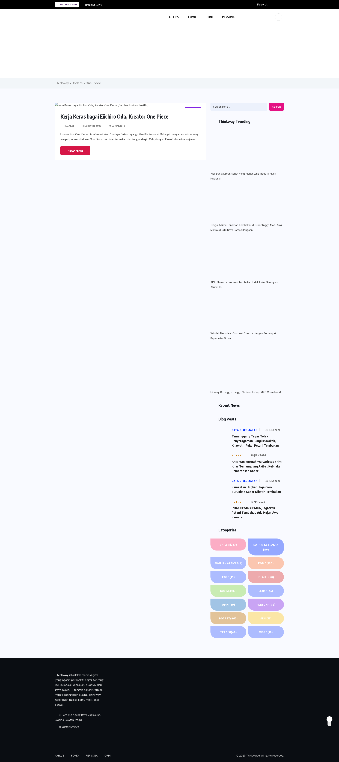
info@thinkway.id (68, 726)
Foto (228, 577)
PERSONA (228, 17)
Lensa (266, 590)
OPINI (209, 17)
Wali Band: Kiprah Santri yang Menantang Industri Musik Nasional (243, 176)
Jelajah (266, 577)
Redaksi (69, 125)
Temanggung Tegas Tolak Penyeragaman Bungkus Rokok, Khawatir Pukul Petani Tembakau (255, 440)
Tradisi (228, 632)
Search (276, 106)
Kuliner (228, 590)
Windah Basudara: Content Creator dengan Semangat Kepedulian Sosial (243, 336)
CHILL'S (228, 544)
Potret (228, 618)
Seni (266, 618)
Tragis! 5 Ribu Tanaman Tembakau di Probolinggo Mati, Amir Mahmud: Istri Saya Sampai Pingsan (246, 227)
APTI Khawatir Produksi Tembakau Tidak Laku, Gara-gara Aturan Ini (244, 284)
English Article (228, 563)
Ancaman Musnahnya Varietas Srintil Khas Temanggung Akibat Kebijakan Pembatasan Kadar (257, 466)
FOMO (192, 17)
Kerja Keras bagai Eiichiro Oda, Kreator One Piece (114, 116)
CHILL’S (174, 17)
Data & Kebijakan (265, 547)
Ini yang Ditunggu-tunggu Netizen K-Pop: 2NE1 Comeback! (245, 392)
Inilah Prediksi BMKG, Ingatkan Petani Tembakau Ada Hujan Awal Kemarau (255, 512)
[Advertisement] (169, 49)
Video (266, 632)
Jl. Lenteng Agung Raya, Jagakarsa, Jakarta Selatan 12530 (78, 717)
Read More (75, 150)
